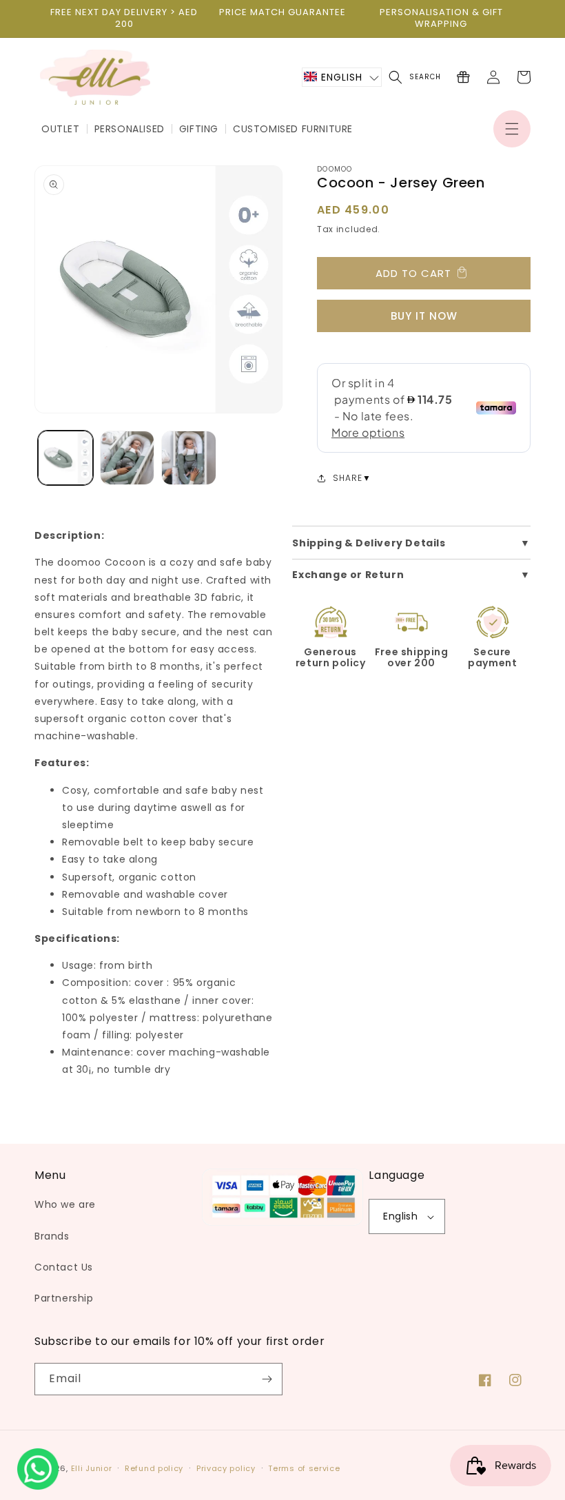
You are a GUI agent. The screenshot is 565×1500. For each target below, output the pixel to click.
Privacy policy (226, 1468)
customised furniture (293, 129)
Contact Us (63, 1267)
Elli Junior (91, 1468)
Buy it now (424, 316)
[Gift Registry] (463, 77)
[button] (512, 129)
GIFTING (198, 129)
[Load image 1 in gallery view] (65, 458)
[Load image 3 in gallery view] (188, 458)
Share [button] (347, 478)
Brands (52, 1236)
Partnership (64, 1298)
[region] (124, 18)
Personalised (129, 129)
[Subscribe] (266, 1379)
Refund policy (154, 1468)
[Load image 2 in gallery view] (127, 458)
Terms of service (304, 1468)
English (400, 1216)
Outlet (60, 129)
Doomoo (335, 169)
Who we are (65, 1204)
